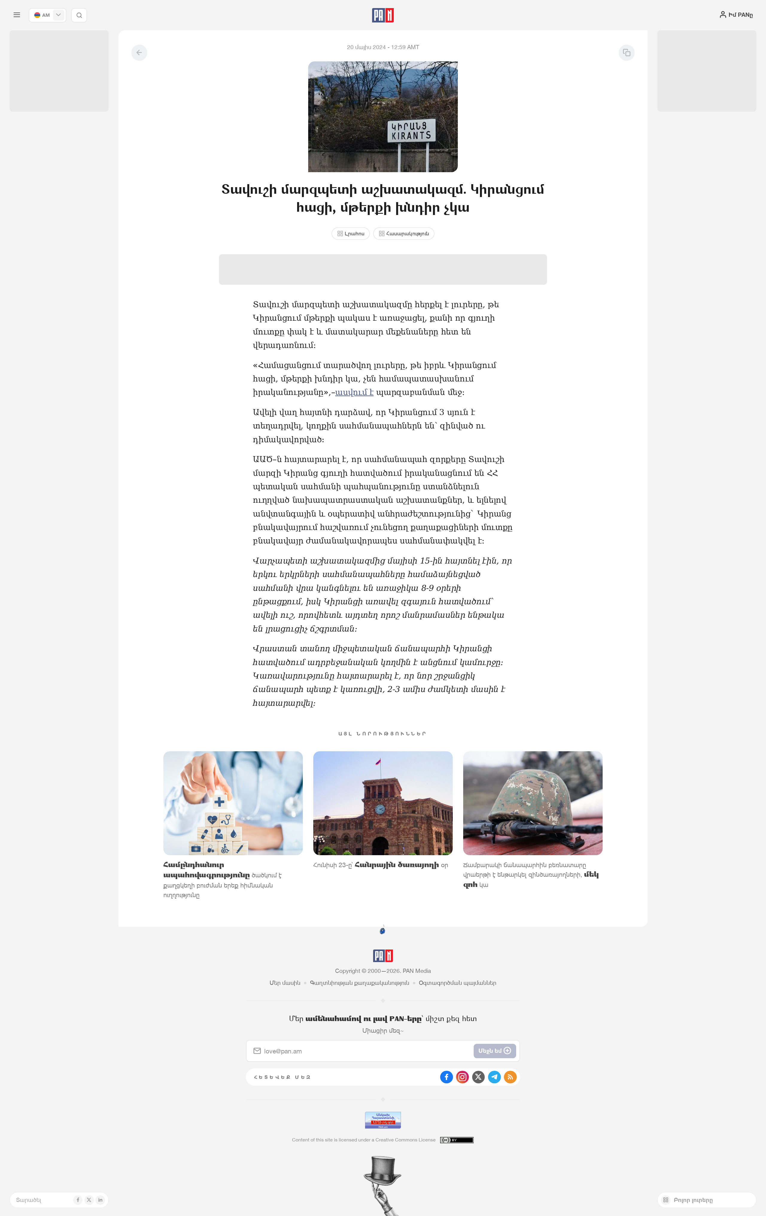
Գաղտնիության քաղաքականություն (359, 982)
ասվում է (354, 392)
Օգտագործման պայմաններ (457, 982)
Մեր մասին (285, 982)
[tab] (481, 261)
